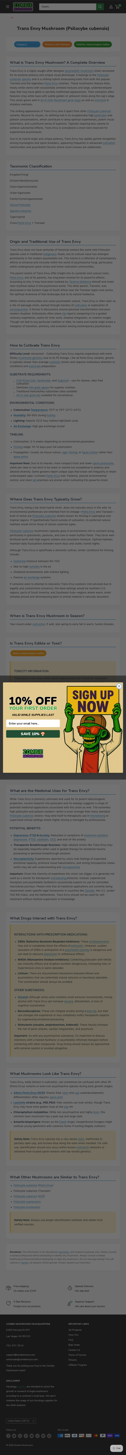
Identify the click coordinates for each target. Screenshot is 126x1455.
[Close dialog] (119, 686)
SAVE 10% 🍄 (33, 733)
